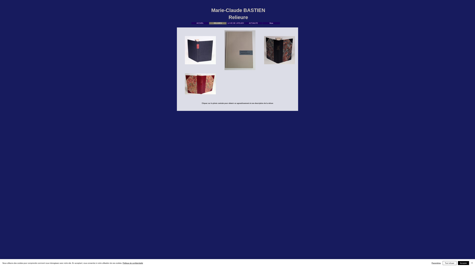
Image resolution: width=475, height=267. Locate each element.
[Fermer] (472, 263)
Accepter (463, 263)
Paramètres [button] (436, 263)
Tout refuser (449, 263)
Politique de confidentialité (133, 263)
